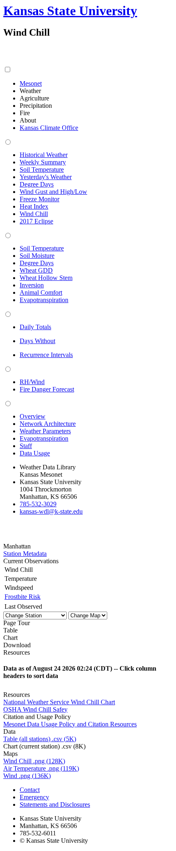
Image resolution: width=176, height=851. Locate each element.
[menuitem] (31, 83)
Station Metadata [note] (25, 553)
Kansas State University (70, 10)
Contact (30, 789)
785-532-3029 (38, 504)
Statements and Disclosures (55, 804)
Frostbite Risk (23, 596)
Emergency (34, 797)
